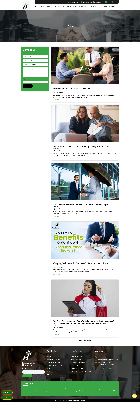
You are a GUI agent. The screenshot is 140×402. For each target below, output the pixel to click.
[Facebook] (106, 2)
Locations (104, 6)
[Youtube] (112, 2)
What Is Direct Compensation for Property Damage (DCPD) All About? (83, 146)
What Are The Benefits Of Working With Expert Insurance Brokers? (81, 263)
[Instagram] (109, 2)
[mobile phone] (134, 396)
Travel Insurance (45, 6)
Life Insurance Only (71, 6)
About (37, 6)
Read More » (56, 99)
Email (24, 369)
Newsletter (114, 6)
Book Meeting (7, 392)
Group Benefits (95, 6)
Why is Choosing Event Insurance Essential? (71, 88)
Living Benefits (58, 6)
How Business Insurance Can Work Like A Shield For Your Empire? (81, 204)
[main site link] (26, 5)
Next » (89, 340)
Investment (84, 6)
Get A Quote (7, 397)
